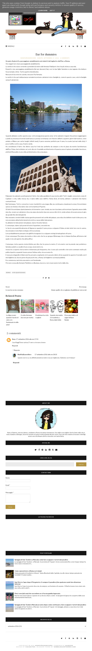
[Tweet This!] (46, 278)
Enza (13, 339)
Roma (8, 272)
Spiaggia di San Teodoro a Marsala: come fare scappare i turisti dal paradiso (41, 560)
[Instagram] (77, 46)
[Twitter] (61, 46)
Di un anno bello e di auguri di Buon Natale (71, 317)
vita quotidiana (18, 272)
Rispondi (15, 346)
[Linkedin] (73, 46)
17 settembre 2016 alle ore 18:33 (46, 354)
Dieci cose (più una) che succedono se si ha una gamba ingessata (37, 593)
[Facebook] (65, 46)
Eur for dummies (46, 54)
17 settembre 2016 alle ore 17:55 (27, 339)
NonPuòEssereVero (24, 354)
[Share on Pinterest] (49, 278)
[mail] (85, 46)
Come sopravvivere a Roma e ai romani (28, 571)
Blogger (69, 645)
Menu (10, 46)
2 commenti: (65, 58)
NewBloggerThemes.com (65, 647)
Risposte (17, 350)
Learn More (42, 10)
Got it (52, 10)
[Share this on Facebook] (43, 278)
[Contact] (56, 449)
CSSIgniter (30, 647)
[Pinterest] (69, 46)
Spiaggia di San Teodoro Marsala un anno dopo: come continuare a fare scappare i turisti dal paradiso (50, 605)
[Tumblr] (81, 46)
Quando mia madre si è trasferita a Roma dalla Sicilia (56, 317)
